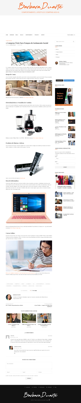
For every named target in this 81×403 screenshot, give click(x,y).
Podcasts (37, 34)
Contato (42, 34)
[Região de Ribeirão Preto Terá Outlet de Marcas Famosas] (71, 121)
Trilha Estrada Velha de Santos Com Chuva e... (29, 325)
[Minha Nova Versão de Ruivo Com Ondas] (71, 114)
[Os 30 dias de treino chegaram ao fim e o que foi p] (58, 68)
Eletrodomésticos (40, 283)
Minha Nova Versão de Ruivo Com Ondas (60, 113)
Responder (50, 335)
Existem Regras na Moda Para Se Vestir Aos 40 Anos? (68, 200)
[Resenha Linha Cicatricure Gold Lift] (58, 216)
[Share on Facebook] (32, 290)
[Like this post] (31, 290)
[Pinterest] (71, 35)
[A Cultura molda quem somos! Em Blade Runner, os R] (58, 77)
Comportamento (29, 34)
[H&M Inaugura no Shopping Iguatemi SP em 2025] (71, 135)
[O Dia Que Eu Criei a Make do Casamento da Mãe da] (65, 77)
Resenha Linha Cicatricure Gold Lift (68, 215)
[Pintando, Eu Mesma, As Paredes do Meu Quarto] (58, 208)
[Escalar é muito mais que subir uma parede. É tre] (72, 77)
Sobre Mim (12, 34)
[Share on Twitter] (33, 290)
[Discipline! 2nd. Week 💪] (65, 68)
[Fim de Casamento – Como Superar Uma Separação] (58, 194)
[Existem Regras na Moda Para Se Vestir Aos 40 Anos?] (58, 201)
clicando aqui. (22, 178)
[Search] (74, 35)
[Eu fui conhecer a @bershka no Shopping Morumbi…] (72, 72)
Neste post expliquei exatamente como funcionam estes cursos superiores (20, 273)
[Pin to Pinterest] (34, 290)
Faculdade (48, 283)
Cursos (22, 283)
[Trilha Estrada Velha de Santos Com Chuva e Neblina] (29, 318)
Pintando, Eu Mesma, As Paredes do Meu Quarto (68, 207)
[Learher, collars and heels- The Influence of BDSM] (65, 72)
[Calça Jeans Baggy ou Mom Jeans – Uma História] (71, 143)
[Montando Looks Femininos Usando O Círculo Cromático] (65, 182)
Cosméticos (17, 283)
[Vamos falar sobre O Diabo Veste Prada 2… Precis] (58, 72)
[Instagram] (70, 35)
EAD (33, 283)
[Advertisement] (40, 24)
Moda (17, 34)
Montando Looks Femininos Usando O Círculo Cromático (64, 187)
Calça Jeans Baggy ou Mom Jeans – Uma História (60, 142)
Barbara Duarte (13, 45)
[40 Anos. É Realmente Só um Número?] (13, 318)
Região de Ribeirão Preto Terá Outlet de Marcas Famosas (60, 121)
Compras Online (10, 283)
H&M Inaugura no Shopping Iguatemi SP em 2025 (60, 134)
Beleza (21, 34)
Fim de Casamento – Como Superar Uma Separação (68, 193)
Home (7, 34)
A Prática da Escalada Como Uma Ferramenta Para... (44, 325)
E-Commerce (28, 283)
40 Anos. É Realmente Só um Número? (13, 325)
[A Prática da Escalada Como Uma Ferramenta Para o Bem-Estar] (44, 318)
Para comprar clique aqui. (28, 97)
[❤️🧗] (72, 68)
